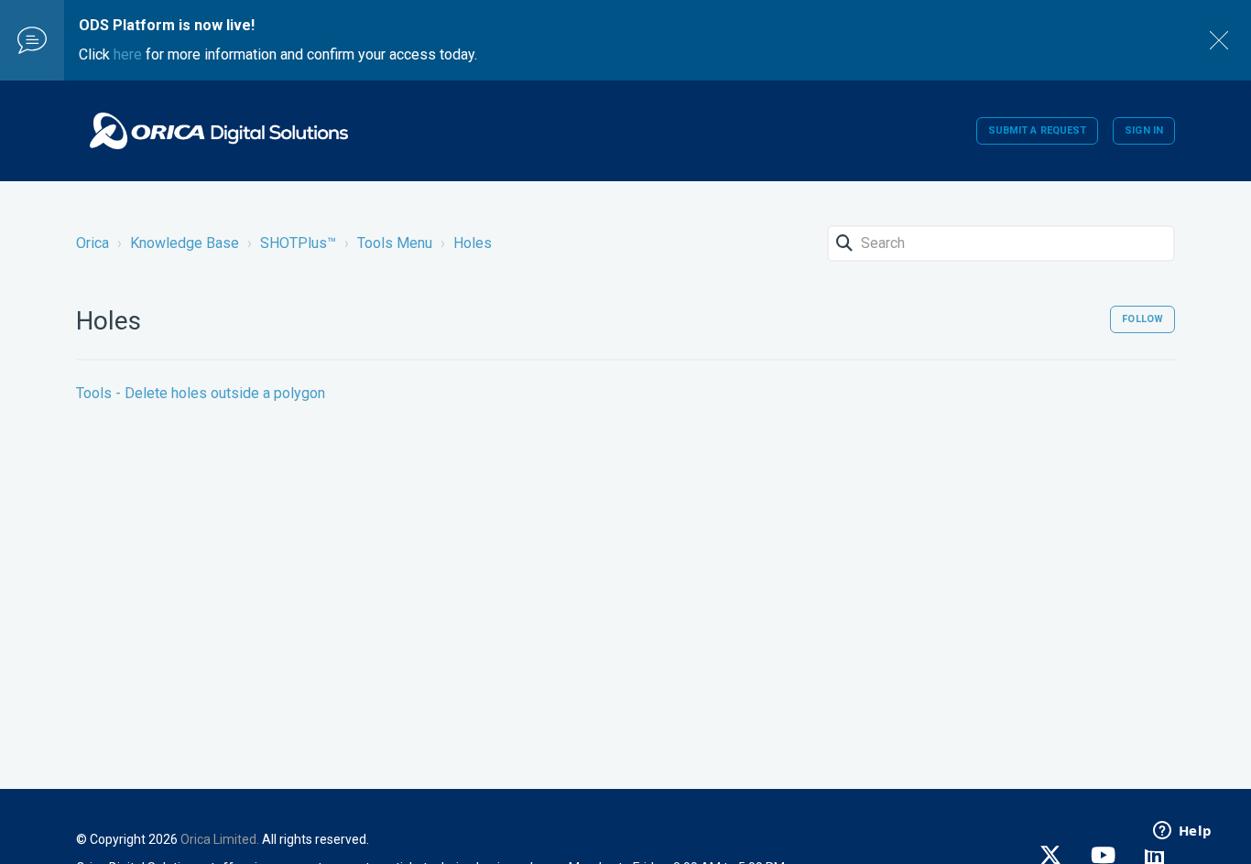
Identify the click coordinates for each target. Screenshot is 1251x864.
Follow (1142, 319)
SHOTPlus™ (298, 243)
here (128, 54)
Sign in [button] (1144, 130)
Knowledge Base (184, 243)
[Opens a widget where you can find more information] (1182, 832)
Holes (472, 243)
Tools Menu (394, 243)
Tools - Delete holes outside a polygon (200, 393)
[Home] (219, 131)
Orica (92, 243)
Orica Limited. (219, 839)
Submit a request (1037, 130)
